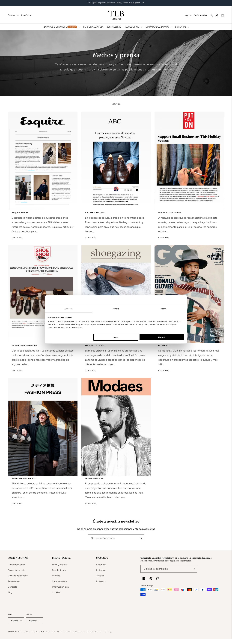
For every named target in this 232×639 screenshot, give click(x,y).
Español (11, 15)
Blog (10, 592)
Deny (115, 337)
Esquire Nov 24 (20, 212)
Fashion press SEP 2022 (24, 478)
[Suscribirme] (140, 538)
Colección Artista (16, 570)
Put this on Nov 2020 (169, 212)
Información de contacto (94, 632)
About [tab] (163, 309)
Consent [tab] (69, 309)
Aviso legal (108, 632)
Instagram (101, 570)
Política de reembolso (31, 632)
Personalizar (14, 581)
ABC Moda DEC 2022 (95, 212)
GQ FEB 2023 (164, 345)
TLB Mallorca (17, 632)
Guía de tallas (200, 15)
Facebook (101, 564)
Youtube (100, 575)
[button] (61, 27)
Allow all (161, 337)
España (24, 15)
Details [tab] (116, 309)
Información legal (60, 587)
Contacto (12, 587)
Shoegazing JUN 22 (95, 345)
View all (116, 104)
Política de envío (79, 632)
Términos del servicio (64, 632)
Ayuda (188, 15)
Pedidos (56, 575)
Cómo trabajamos (16, 564)
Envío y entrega (59, 564)
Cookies (56, 592)
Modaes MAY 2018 (94, 478)
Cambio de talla (59, 581)
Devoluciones (59, 570)
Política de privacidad (47, 632)
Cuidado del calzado (18, 575)
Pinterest (100, 581)
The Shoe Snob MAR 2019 (24, 345)
